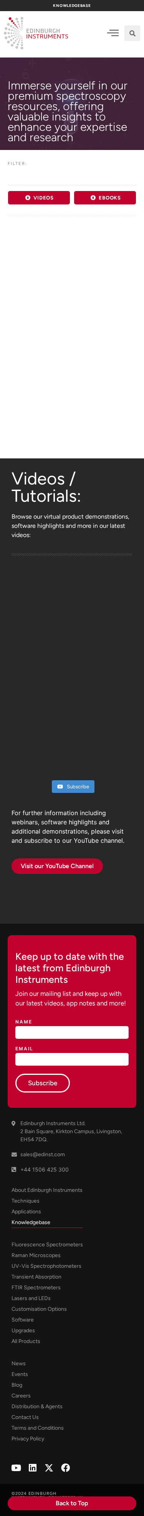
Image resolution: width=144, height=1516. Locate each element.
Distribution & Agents (37, 1406)
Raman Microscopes (36, 1255)
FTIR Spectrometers (36, 1287)
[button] (132, 33)
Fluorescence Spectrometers (47, 1244)
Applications (26, 1211)
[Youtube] (16, 1467)
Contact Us (25, 1417)
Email (24, 1048)
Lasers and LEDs (31, 1298)
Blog (17, 1385)
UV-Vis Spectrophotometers (46, 1266)
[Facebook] (65, 1467)
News (19, 1363)
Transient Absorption (36, 1277)
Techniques (26, 1201)
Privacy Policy (28, 1438)
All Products (26, 1341)
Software (23, 1320)
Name (23, 1022)
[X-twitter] (49, 1467)
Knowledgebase (31, 1222)
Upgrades (23, 1330)
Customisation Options (39, 1309)
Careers (21, 1395)
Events (20, 1374)
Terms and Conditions (38, 1428)
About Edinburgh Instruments (47, 1190)
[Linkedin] (32, 1467)
